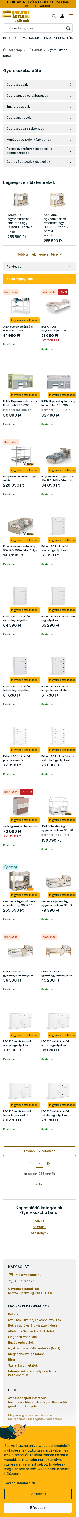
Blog (11, 1359)
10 (48, 1163)
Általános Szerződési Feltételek (31, 1331)
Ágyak (39, 1220)
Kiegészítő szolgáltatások (27, 1354)
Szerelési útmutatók (23, 1365)
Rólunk (13, 1314)
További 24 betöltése (39, 1151)
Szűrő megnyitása (20, 279)
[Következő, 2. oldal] (39, 1164)
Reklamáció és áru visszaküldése (33, 1325)
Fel (41, 1184)
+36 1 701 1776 (25, 1281)
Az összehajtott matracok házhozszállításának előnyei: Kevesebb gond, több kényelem (37, 1402)
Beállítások (38, 1494)
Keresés (68, 28)
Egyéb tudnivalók (21, 1342)
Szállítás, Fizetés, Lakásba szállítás (34, 1320)
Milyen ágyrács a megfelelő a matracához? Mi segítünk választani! (35, 1417)
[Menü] (70, 16)
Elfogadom (38, 1507)
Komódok (39, 1227)
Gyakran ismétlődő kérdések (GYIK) (34, 1348)
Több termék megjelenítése (37, 254)
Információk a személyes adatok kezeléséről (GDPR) (32, 1373)
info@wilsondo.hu (28, 1274)
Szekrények (39, 1233)
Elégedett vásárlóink (23, 1337)
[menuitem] (10, 38)
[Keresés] (54, 16)
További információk (19, 1483)
